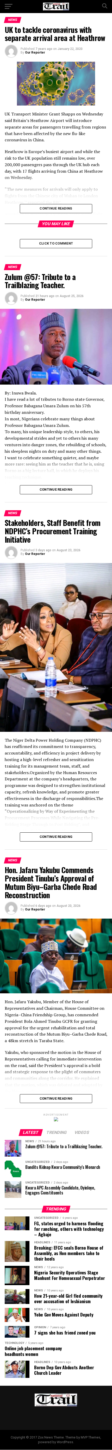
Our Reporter (35, 52)
